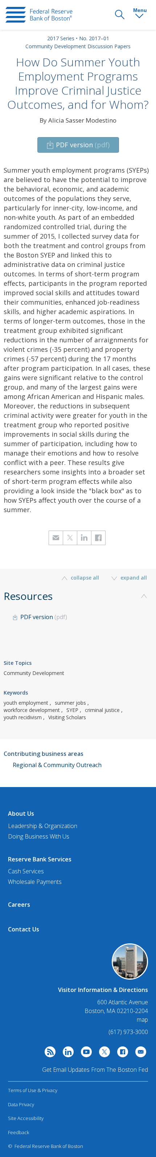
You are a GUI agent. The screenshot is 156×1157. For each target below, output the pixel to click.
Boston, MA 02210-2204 (116, 1011)
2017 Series (60, 38)
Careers (19, 905)
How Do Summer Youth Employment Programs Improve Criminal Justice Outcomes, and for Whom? (78, 83)
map (142, 1020)
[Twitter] (102, 1053)
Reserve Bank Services (39, 859)
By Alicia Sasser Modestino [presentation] (78, 120)
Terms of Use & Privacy (32, 1090)
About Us (21, 814)
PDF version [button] (83, 144)
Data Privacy (21, 1104)
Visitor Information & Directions (103, 990)
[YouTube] (84, 1053)
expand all (133, 577)
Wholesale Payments (35, 882)
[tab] (78, 619)
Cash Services (26, 871)
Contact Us (23, 929)
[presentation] (39, 15)
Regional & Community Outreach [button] (57, 765)
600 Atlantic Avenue (122, 1002)
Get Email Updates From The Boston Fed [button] (95, 1070)
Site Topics (18, 663)
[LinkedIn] (66, 1053)
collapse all (84, 577)
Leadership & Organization (42, 826)
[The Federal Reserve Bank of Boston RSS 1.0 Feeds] (48, 1053)
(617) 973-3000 (128, 1032)
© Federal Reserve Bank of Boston (45, 1146)
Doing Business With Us (38, 836)
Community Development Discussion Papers (78, 46)
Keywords (16, 692)
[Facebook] (121, 1053)
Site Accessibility (26, 1118)
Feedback (18, 1132)
